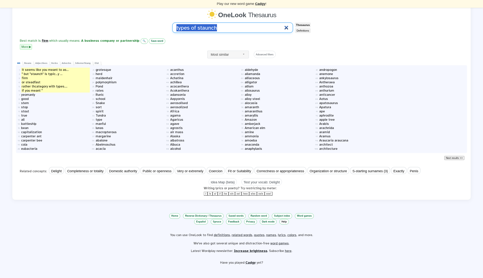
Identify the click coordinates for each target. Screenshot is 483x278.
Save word (157, 40)
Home (174, 215)
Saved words (236, 215)
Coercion (215, 171)
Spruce (217, 221)
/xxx (245, 193)
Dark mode (268, 221)
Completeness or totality (85, 171)
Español (201, 221)
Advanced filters (265, 54)
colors (291, 235)
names (271, 235)
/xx (225, 193)
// (220, 193)
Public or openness (157, 171)
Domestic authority (123, 171)
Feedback (233, 221)
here (288, 251)
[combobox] (228, 54)
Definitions (303, 30)
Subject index (282, 215)
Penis (414, 171)
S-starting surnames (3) (370, 171)
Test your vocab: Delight (262, 182)
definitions (222, 235)
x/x (232, 193)
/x (210, 193)
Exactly (398, 171)
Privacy (250, 221)
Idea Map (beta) (223, 182)
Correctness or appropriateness (280, 171)
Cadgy (260, 4)
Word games (304, 215)
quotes (259, 235)
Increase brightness (250, 251)
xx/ (238, 193)
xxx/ (268, 193)
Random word (259, 215)
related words (242, 235)
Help (284, 221)
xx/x (260, 193)
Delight (56, 171)
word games (279, 243)
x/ (215, 193)
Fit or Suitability (239, 171)
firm (45, 41)
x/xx (253, 193)
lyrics (282, 235)
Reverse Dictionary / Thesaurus (203, 215)
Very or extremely (190, 171)
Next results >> (454, 158)
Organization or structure (328, 171)
